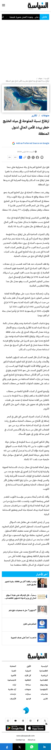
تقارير (34, 115)
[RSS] (46, 723)
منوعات (45, 115)
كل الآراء (28, 675)
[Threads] (23, 720)
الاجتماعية (12, 680)
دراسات (13, 694)
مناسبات (44, 694)
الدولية (28, 670)
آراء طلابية (12, 689)
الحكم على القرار (29, 624)
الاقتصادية (43, 670)
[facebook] (37, 720)
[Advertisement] (25, 50)
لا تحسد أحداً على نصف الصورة (23, 637)
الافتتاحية (44, 680)
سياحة (28, 684)
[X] (45, 720)
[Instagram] (30, 720)
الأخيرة (13, 675)
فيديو (28, 698)
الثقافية (28, 680)
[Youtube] (15, 720)
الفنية (13, 670)
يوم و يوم (44, 684)
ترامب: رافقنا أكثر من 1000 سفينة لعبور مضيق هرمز (20, 583)
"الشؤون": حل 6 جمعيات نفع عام (22, 610)
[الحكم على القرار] (42, 624)
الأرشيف (13, 698)
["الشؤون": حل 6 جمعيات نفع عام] (42, 610)
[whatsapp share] (29, 157)
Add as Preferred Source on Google (32, 143)
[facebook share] (37, 157)
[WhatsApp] (8, 720)
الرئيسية (46, 78)
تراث (14, 684)
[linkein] (44, 746)
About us (31, 739)
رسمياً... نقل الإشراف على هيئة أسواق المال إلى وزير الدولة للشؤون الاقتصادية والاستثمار (20, 597)
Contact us (20, 739)
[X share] (33, 157)
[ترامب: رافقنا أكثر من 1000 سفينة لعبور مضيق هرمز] (42, 583)
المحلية (13, 666)
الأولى (29, 666)
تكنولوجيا (44, 689)
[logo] (38, 5)
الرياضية (44, 675)
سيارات (28, 694)
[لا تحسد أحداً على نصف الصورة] (42, 637)
